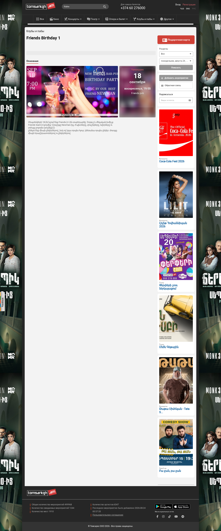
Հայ (182, 9)
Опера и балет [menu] (117, 19)
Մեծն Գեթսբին (169, 347)
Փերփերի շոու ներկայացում (168, 287)
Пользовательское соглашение (108, 515)
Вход (178, 4)
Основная (32, 61)
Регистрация (189, 4)
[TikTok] (169, 516)
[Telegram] (182, 516)
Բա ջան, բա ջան (170, 470)
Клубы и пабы (35, 31)
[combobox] (176, 54)
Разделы (163, 49)
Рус (194, 9)
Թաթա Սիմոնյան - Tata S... (174, 410)
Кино (56, 19)
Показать (176, 67)
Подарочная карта (178, 39)
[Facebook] (157, 516)
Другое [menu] (168, 19)
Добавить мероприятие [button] (176, 78)
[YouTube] (176, 516)
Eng (188, 9)
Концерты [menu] (74, 19)
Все (42, 19)
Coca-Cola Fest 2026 (171, 161)
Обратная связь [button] (172, 85)
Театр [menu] (94, 19)
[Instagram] (163, 516)
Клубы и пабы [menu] (145, 19)
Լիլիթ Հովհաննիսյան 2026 (173, 224)
